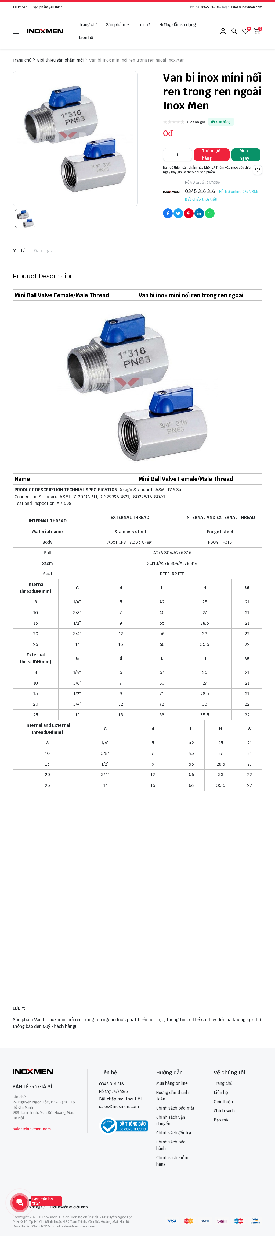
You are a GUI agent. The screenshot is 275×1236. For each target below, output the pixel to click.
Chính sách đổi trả (173, 1132)
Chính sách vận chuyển (170, 1120)
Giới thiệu (223, 1101)
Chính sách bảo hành (171, 1145)
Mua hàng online (172, 1083)
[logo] (45, 31)
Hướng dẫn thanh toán (172, 1096)
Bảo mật (222, 1119)
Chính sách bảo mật (175, 1108)
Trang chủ (88, 24)
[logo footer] (44, 1072)
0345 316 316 (211, 7)
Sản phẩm (115, 24)
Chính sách (224, 1110)
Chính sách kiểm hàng (172, 1161)
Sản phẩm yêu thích (48, 7)
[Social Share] (168, 213)
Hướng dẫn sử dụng (178, 24)
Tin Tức (144, 24)
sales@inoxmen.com (246, 7)
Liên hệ (86, 37)
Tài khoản (20, 7)
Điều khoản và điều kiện (69, 1207)
